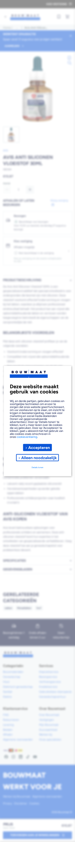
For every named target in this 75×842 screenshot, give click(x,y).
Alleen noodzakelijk (39, 457)
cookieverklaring (27, 437)
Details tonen (37, 467)
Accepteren (39, 447)
